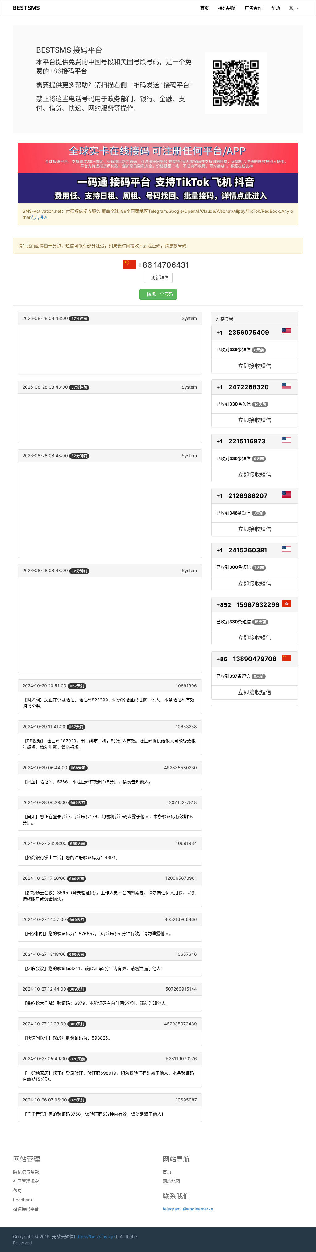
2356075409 (248, 332)
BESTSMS (26, 8)
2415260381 (247, 550)
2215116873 (246, 441)
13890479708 (254, 659)
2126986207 (248, 495)
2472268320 (248, 387)
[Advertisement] (110, 349)
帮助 (275, 7)
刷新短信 (159, 277)
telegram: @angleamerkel (188, 1208)
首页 (204, 7)
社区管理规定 (26, 1181)
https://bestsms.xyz (95, 1236)
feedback (22, 1199)
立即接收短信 (254, 366)
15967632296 (257, 604)
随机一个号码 (160, 294)
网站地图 (171, 1181)
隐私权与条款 (26, 1171)
